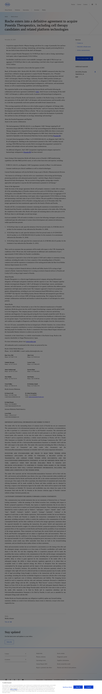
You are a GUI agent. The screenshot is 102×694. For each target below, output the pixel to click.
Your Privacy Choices (67, 687)
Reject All (78, 687)
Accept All (88, 687)
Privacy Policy (14, 689)
